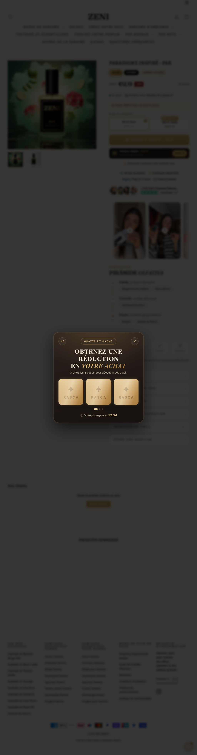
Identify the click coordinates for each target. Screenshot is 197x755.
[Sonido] (62, 341)
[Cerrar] (135, 341)
